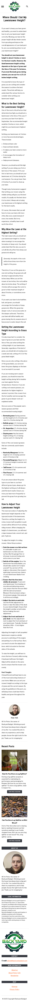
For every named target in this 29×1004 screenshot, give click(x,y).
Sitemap (14, 986)
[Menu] (2, 6)
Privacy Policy (14, 989)
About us (15, 970)
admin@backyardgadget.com (17, 961)
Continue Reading (14, 791)
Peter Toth (14, 718)
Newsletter (14, 975)
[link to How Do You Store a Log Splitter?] (14, 760)
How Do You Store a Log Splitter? (14, 774)
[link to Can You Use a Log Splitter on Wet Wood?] (14, 806)
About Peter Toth (14, 973)
